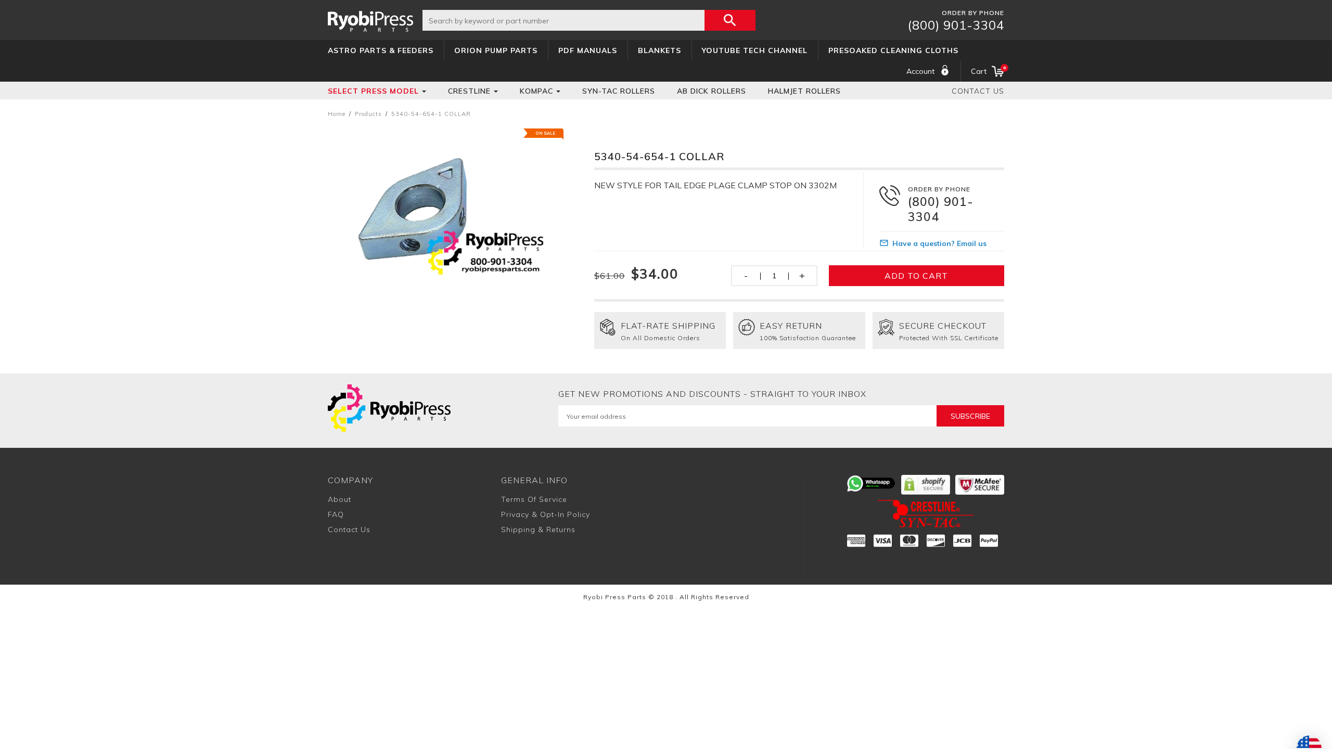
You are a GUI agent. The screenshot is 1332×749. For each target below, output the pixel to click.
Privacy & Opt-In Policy (545, 514)
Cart (987, 70)
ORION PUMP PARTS (495, 50)
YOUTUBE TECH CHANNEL (755, 50)
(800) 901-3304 (956, 25)
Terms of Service (534, 499)
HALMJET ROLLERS (804, 91)
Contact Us (978, 91)
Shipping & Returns (538, 529)
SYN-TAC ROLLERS (618, 91)
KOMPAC (536, 91)
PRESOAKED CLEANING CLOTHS (893, 50)
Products (368, 114)
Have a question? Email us (939, 243)
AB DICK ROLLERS (711, 91)
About (339, 499)
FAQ (336, 514)
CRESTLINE (469, 91)
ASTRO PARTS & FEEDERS (380, 50)
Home (336, 114)
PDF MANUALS (587, 50)
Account (920, 71)
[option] (446, 212)
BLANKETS (659, 50)
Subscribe (970, 416)
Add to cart (916, 275)
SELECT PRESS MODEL (373, 91)
